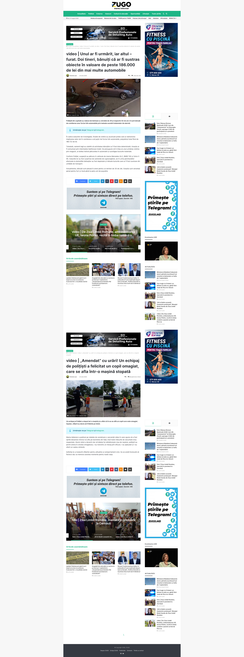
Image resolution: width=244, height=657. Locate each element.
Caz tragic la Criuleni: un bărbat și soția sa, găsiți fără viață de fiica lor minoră (167, 150)
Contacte (129, 650)
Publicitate (122, 650)
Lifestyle (146, 14)
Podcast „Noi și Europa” (140, 18)
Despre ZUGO (104, 650)
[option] (121, 5)
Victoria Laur (73, 75)
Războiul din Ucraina (110, 18)
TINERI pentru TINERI (124, 18)
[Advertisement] (161, 95)
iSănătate (156, 18)
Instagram (100, 130)
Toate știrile (156, 14)
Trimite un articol (139, 650)
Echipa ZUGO (114, 650)
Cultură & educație (121, 14)
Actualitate (81, 14)
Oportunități (135, 14)
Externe (99, 14)
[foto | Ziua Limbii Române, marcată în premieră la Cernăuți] (150, 160)
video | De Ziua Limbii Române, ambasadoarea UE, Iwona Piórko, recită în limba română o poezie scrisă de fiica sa (166, 318)
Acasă (69, 46)
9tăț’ (149, 18)
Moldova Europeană (96, 18)
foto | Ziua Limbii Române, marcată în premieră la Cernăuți (166, 160)
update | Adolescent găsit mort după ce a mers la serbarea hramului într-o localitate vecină (76, 279)
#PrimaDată (164, 18)
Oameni (108, 14)
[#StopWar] (121, 5)
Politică (91, 14)
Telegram (90, 130)
